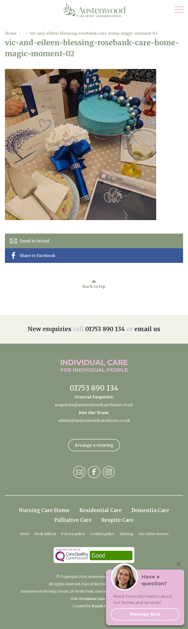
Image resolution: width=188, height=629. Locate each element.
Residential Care (100, 510)
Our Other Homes (153, 534)
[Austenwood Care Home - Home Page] (94, 10)
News (24, 534)
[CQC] (94, 555)
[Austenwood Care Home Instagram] (109, 472)
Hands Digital (104, 606)
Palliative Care (73, 520)
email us (147, 329)
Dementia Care (150, 510)
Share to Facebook (37, 255)
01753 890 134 (105, 329)
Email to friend (34, 240)
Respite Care (117, 520)
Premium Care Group (98, 598)
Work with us (45, 534)
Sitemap (126, 534)
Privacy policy (73, 534)
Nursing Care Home (44, 510)
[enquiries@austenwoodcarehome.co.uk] (79, 472)
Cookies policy (102, 534)
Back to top (94, 286)
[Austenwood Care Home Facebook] (94, 472)
